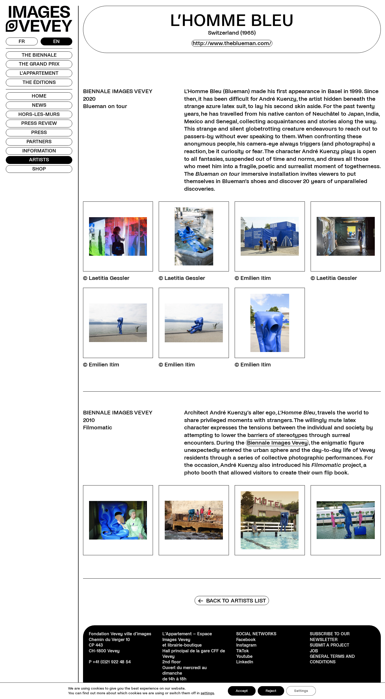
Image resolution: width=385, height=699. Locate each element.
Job (314, 651)
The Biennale (39, 55)
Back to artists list (232, 600)
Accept (242, 691)
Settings (301, 691)
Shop (39, 169)
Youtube (244, 656)
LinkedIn (244, 662)
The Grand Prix (39, 64)
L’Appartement (39, 73)
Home (39, 96)
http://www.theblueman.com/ (231, 43)
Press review (39, 123)
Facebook (246, 639)
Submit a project (329, 645)
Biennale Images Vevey (277, 443)
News (39, 105)
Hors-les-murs (39, 114)
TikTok (242, 651)
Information (39, 150)
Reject (271, 691)
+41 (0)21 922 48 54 (112, 662)
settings (207, 693)
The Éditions (39, 82)
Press (39, 132)
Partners (39, 141)
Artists (39, 159)
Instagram (246, 645)
